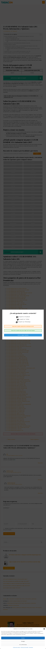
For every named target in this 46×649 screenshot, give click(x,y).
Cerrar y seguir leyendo (23, 335)
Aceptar (23, 638)
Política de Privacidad (24, 647)
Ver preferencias (23, 644)
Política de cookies (16, 647)
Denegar (23, 641)
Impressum (31, 647)
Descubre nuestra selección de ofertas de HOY (23, 326)
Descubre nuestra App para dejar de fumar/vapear (23, 330)
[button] (44, 628)
